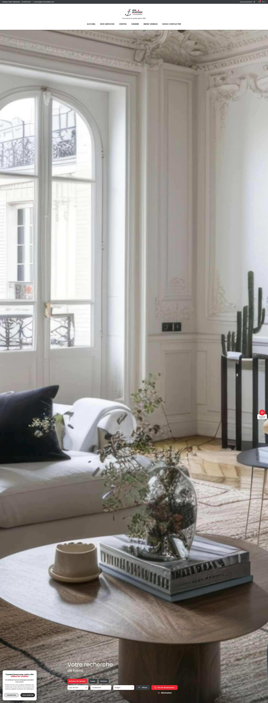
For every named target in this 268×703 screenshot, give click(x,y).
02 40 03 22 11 (26, 2)
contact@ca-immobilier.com (44, 2)
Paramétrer (11, 695)
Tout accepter (27, 695)
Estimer (103, 681)
